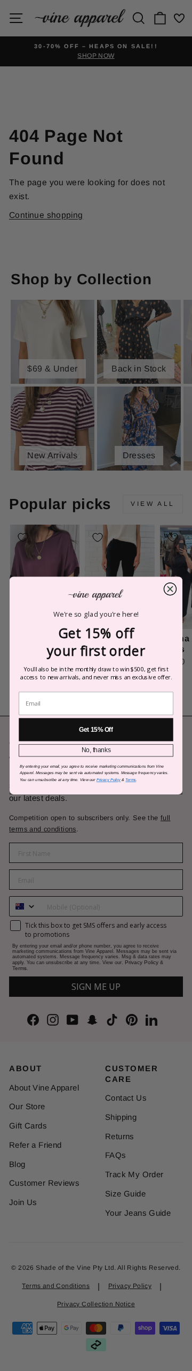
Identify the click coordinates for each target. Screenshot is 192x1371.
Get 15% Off (96, 729)
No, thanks (96, 750)
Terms (130, 780)
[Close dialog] (170, 589)
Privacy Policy (109, 780)
